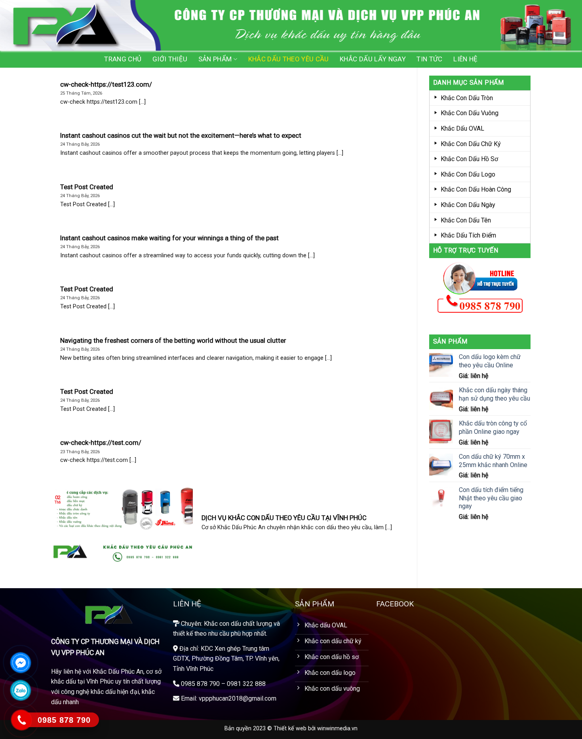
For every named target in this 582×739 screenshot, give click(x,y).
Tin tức (429, 59)
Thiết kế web (290, 728)
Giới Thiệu (169, 59)
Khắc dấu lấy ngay (373, 59)
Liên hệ (465, 59)
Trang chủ (122, 59)
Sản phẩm (215, 59)
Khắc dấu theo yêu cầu (288, 59)
